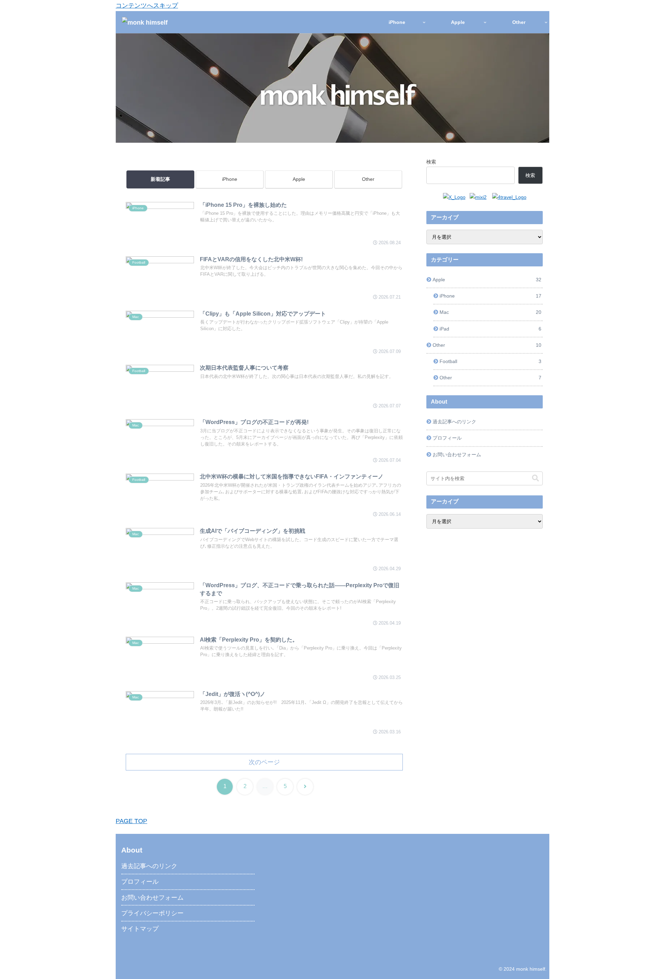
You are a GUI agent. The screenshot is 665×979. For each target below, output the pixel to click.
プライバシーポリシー (152, 913)
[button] (535, 478)
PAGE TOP (131, 821)
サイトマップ (140, 928)
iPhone (229, 179)
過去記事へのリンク (454, 421)
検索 (431, 162)
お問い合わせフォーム (457, 454)
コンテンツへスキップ (147, 5)
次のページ (264, 762)
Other (368, 179)
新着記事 (160, 179)
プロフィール (447, 438)
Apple (299, 179)
